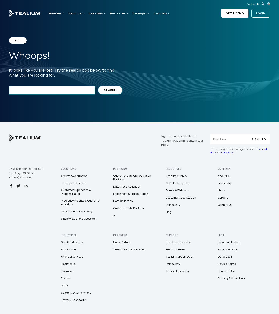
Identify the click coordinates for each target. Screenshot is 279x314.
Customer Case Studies (181, 197)
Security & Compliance (232, 278)
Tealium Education (177, 271)
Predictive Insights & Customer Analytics (80, 202)
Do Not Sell (225, 256)
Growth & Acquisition (74, 176)
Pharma (65, 278)
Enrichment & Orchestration (130, 194)
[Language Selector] (268, 4)
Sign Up (257, 139)
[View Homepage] (25, 13)
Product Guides (175, 249)
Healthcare (68, 264)
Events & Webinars (177, 190)
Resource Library (176, 176)
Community (173, 205)
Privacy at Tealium (229, 242)
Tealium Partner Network (128, 249)
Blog (168, 212)
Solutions (75, 13)
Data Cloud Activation (127, 186)
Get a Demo (235, 13)
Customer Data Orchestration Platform (132, 177)
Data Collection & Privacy (76, 211)
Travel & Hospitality (73, 300)
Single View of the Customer (79, 218)
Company (160, 13)
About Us (224, 176)
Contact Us (253, 4)
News (221, 190)
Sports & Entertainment (76, 292)
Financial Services (72, 256)
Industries (96, 13)
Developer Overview (178, 242)
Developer (139, 13)
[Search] (263, 3)
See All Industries (72, 242)
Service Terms (227, 264)
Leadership (225, 183)
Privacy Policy (226, 152)
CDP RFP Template (177, 183)
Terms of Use (226, 271)
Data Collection (123, 201)
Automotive (68, 249)
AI (114, 215)
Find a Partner (121, 242)
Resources (117, 13)
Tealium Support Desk (179, 256)
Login (260, 13)
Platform (54, 13)
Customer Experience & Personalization (76, 192)
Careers (223, 197)
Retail (64, 285)
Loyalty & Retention (73, 183)
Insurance (67, 271)
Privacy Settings (228, 249)
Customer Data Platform (128, 208)
